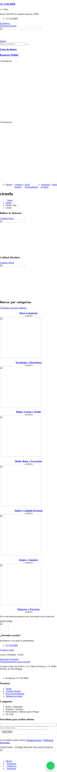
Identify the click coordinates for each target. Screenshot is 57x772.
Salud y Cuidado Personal (28, 510)
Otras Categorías (28, 313)
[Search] (27, 44)
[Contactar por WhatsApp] (50, 766)
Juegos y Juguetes (28, 559)
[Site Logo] (8, 26)
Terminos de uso (33, 740)
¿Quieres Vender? (18, 185)
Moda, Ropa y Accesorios (28, 461)
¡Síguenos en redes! (45, 185)
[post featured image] (13, 308)
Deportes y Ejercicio (28, 609)
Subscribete (7, 732)
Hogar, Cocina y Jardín (28, 411)
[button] (3, 41)
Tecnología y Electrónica (28, 362)
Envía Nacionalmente (31, 185)
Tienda (8, 184)
